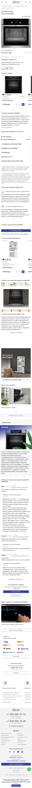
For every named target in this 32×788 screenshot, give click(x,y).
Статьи (3, 744)
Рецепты (20, 733)
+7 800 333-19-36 (16, 721)
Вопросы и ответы (22, 737)
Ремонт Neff (4, 739)
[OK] (13, 751)
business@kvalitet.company (16, 761)
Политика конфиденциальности (16, 768)
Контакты (20, 742)
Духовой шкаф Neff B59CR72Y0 (21, 536)
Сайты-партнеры (22, 744)
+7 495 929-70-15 (16, 714)
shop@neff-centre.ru (16, 757)
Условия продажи (16, 770)
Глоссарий (20, 735)
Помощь (3, 742)
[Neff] (16, 2)
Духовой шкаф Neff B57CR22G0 (20, 556)
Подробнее (16, 656)
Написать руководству (16, 764)
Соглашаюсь (16, 785)
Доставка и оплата (6, 733)
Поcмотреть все (16, 595)
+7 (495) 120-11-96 (16, 668)
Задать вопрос (16, 591)
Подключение (4, 735)
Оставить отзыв (16, 230)
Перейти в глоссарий (16, 332)
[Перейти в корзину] (30, 2)
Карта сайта (16, 772)
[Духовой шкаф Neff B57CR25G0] (13, 84)
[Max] (22, 751)
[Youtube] (18, 751)
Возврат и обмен (5, 740)
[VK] (9, 751)
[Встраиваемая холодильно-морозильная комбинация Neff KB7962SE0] (13, 249)
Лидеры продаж (22, 740)
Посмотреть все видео (16, 630)
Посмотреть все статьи (16, 415)
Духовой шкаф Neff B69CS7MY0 (19, 487)
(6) (23, 96)
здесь (14, 550)
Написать (16, 673)
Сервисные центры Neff (7, 737)
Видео (19, 739)
